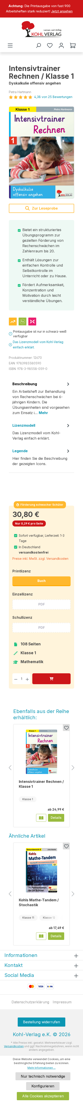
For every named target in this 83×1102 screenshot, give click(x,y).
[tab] (41, 400)
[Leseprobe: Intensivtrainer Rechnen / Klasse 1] (41, 817)
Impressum (62, 1002)
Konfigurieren (42, 1086)
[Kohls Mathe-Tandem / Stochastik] (41, 870)
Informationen (20, 955)
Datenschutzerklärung (30, 1002)
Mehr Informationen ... (41, 1067)
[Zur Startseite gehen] (41, 29)
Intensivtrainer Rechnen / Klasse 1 (41, 784)
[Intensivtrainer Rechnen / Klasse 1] (41, 152)
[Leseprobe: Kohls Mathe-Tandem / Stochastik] (41, 936)
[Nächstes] (73, 768)
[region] (41, 9)
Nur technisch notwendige (43, 1076)
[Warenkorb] (73, 45)
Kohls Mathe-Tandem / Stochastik (39, 902)
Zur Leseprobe (44, 208)
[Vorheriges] (10, 768)
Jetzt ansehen (62, 11)
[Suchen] (38, 45)
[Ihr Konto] (61, 45)
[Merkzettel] (50, 45)
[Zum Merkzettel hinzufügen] (66, 727)
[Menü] (10, 45)
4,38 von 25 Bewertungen (53, 97)
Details (56, 817)
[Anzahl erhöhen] (27, 678)
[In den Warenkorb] (51, 678)
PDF (41, 604)
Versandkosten (14, 1046)
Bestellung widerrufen (41, 1022)
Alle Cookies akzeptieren (43, 1096)
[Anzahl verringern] (15, 678)
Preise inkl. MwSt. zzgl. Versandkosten (40, 558)
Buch (41, 581)
